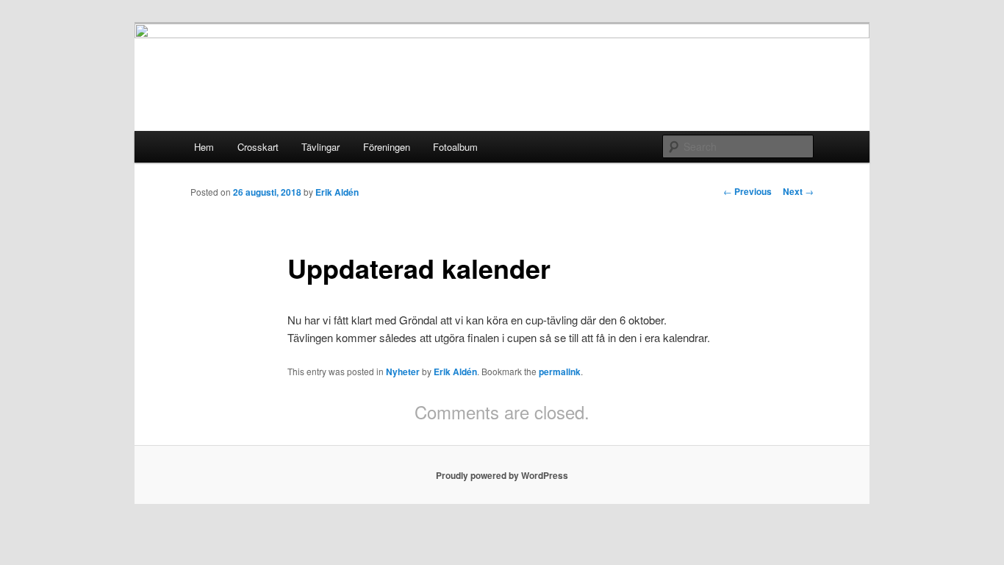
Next (798, 191)
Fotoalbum (455, 147)
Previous (747, 191)
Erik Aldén (337, 192)
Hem (204, 147)
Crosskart (258, 147)
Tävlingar (320, 147)
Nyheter (403, 371)
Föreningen (386, 147)
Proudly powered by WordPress (502, 475)
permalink (560, 371)
